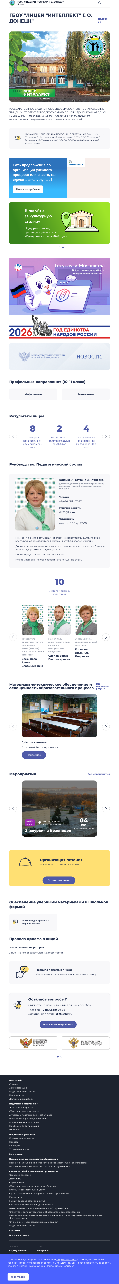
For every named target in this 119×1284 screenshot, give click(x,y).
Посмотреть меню (59, 880)
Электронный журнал (21, 1107)
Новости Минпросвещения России (28, 1118)
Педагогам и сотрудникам (23, 1104)
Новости (14, 1142)
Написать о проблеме (28, 189)
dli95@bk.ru (43, 1250)
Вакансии (14, 1129)
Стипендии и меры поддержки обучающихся (33, 1222)
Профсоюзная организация (24, 1126)
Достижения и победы (21, 1099)
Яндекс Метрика (66, 1259)
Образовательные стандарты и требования (32, 1186)
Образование (16, 1182)
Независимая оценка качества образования (33, 1159)
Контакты (14, 1230)
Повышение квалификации (24, 1122)
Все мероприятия (99, 774)
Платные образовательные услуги (27, 1189)
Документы (15, 1178)
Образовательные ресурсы (24, 1111)
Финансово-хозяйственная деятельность (31, 1204)
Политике (68, 1266)
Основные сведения (20, 1175)
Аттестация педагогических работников (30, 1115)
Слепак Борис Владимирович (59, 657)
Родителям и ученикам (22, 1134)
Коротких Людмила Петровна (82, 653)
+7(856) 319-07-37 (18, 1250)
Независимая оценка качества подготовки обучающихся (39, 1166)
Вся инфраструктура (102, 686)
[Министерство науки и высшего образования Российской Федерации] (85, 1043)
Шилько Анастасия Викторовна (81, 479)
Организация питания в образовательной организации (39, 1193)
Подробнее (34, 755)
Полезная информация (21, 1138)
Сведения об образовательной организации (33, 1171)
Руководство (16, 1197)
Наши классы (16, 1095)
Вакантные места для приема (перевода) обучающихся (38, 1208)
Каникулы (14, 1145)
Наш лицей (15, 1080)
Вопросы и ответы (19, 1235)
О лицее (13, 1084)
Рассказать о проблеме (58, 1024)
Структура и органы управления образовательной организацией (44, 1212)
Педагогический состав (22, 1091)
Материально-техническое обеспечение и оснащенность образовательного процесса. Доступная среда (55, 1217)
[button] (100, 3)
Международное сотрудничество (27, 1201)
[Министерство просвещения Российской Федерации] (33, 1043)
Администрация (18, 1087)
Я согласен (18, 1276)
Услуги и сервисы (19, 1149)
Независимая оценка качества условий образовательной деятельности (48, 1162)
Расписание (15, 1154)
